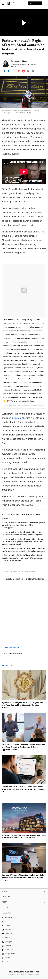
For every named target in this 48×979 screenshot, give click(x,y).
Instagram (16, 418)
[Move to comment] (33, 71)
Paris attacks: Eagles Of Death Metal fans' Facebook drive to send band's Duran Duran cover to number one (22, 558)
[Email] (28, 71)
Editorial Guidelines (35, 579)
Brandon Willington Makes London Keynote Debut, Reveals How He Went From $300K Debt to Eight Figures (24, 877)
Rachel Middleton (21, 61)
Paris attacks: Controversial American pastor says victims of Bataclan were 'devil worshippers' (23, 525)
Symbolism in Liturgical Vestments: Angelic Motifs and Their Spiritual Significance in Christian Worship (23, 704)
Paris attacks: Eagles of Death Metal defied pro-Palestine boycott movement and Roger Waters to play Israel (22, 541)
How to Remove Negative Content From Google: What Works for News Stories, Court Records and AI (23, 789)
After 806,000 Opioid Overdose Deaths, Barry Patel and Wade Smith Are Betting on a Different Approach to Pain (23, 747)
